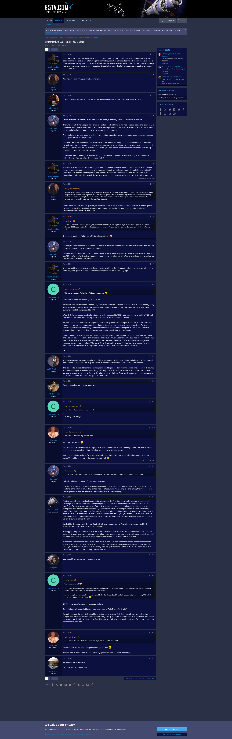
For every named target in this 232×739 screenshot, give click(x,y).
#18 (153, 575)
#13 (153, 401)
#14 (153, 427)
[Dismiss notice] (185, 30)
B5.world (165, 63)
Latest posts (164, 49)
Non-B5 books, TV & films (171, 84)
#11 (153, 356)
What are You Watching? (172, 77)
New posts (48, 24)
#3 (154, 95)
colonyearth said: (71, 637)
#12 (153, 381)
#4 (154, 116)
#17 (153, 555)
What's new (70, 20)
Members (85, 20)
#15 (153, 466)
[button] (77, 20)
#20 (153, 658)
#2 (154, 75)
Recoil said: (68, 221)
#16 (153, 497)
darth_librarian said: (72, 406)
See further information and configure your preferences (68, 734)
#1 (154, 54)
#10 (153, 284)
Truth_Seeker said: (71, 189)
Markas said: (69, 471)
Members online (166, 90)
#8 (154, 242)
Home (49, 20)
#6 (154, 184)
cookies (62, 729)
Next (54, 49)
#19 (153, 632)
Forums (58, 20)
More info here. (52, 32)
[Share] (150, 54)
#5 (154, 163)
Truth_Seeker (51, 45)
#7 (154, 216)
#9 (154, 264)
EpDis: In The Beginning (172, 66)
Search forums (59, 24)
